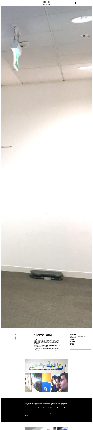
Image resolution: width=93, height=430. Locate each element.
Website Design (73, 334)
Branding (72, 343)
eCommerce (72, 339)
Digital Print (72, 341)
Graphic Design (73, 338)
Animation (72, 345)
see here (42, 342)
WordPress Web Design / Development (77, 336)
